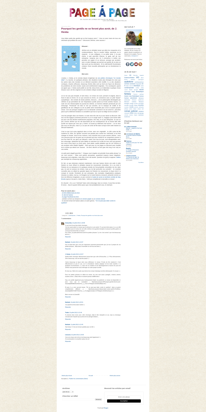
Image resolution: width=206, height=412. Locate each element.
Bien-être (135, 75)
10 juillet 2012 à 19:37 (77, 242)
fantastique (140, 91)
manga (131, 103)
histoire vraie (128, 96)
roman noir (140, 108)
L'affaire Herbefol (131, 126)
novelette (126, 107)
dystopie (136, 89)
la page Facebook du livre (70, 197)
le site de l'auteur (67, 195)
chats (127, 85)
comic (142, 85)
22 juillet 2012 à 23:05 (77, 334)
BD (130, 75)
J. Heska (78, 215)
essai (133, 91)
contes (137, 87)
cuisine (126, 89)
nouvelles (141, 105)
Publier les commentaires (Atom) (78, 378)
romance (141, 111)
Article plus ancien (115, 375)
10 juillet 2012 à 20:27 (77, 254)
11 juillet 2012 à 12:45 (77, 324)
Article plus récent (67, 375)
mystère (136, 103)
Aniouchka (68, 223)
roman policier (131, 111)
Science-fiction (129, 77)
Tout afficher (141, 162)
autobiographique (139, 82)
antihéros (133, 79)
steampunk (126, 113)
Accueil (91, 375)
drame (130, 89)
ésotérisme (127, 116)
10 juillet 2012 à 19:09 (78, 223)
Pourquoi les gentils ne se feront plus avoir (92, 215)
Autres (125, 75)
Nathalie (67, 242)
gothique (142, 94)
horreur (142, 96)
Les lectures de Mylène (133, 134)
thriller (131, 113)
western (131, 115)
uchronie (126, 115)
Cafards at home (131, 155)
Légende (142, 75)
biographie (138, 83)
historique (135, 96)
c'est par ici (134, 56)
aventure (126, 83)
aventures (132, 83)
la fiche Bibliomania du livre (71, 193)
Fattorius (128, 141)
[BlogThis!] (67, 213)
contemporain (71, 215)
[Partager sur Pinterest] (72, 213)
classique (136, 85)
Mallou (118, 157)
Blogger (106, 408)
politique (126, 108)
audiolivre (128, 82)
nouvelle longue (133, 105)
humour (126, 98)
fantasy (127, 94)
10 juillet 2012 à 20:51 (77, 302)
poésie (130, 108)
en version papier (85, 199)
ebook (141, 89)
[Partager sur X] (69, 213)
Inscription (124, 401)
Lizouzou (68, 334)
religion (134, 108)
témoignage (141, 113)
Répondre (68, 236)
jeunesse (134, 98)
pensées (136, 107)
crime (142, 87)
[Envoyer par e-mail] (66, 213)
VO (137, 77)
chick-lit (131, 85)
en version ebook (99, 199)
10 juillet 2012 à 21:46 (75, 312)
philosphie (141, 107)
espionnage (127, 91)
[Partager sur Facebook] (70, 213)
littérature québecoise (138, 99)
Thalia (67, 312)
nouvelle (126, 105)
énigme (135, 115)
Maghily (128, 148)
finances (135, 94)
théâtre (135, 113)
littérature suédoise (130, 101)
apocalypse (141, 79)
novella (131, 107)
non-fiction (141, 103)
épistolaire (141, 115)
